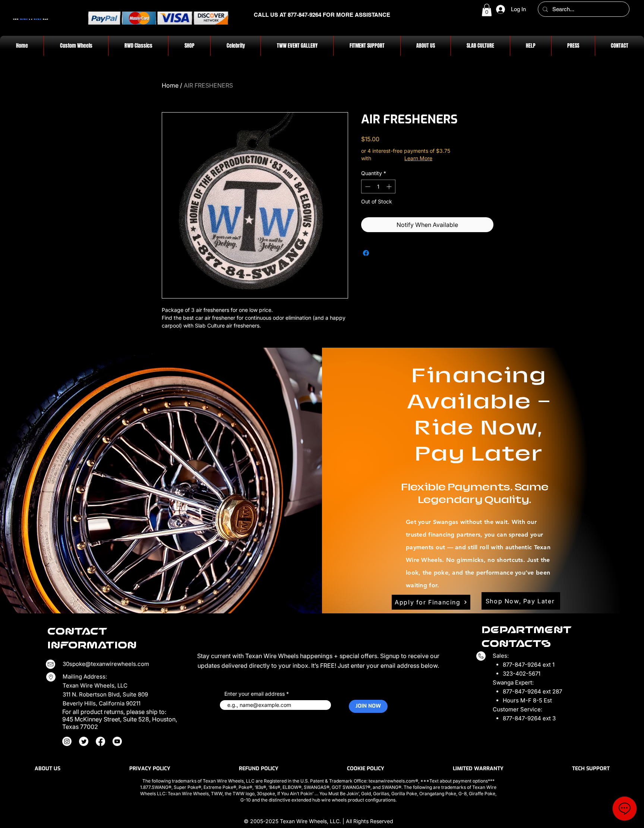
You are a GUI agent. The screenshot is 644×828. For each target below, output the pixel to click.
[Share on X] (380, 253)
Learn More (418, 158)
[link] (487, 10)
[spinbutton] (378, 186)
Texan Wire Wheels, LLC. (311, 821)
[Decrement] (367, 186)
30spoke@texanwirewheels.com (106, 663)
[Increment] (389, 186)
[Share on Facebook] (366, 253)
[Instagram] (67, 741)
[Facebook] (100, 741)
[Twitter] (83, 741)
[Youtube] (117, 741)
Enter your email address (254, 693)
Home (170, 85)
